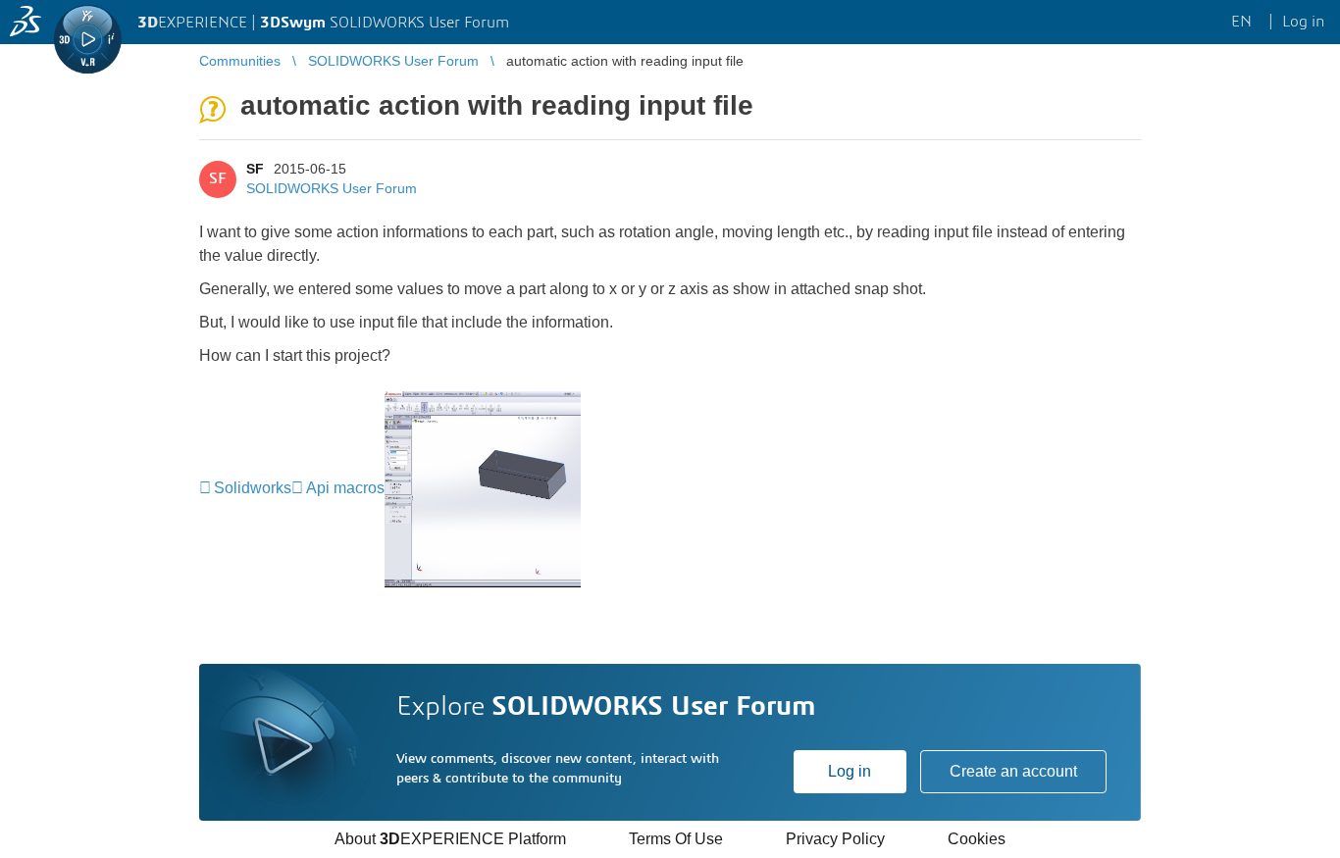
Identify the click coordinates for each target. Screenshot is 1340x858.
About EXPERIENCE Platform (450, 839)
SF (255, 169)
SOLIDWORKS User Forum (331, 188)
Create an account (1013, 771)
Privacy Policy (835, 839)
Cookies (976, 839)
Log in (849, 771)
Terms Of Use (676, 839)
